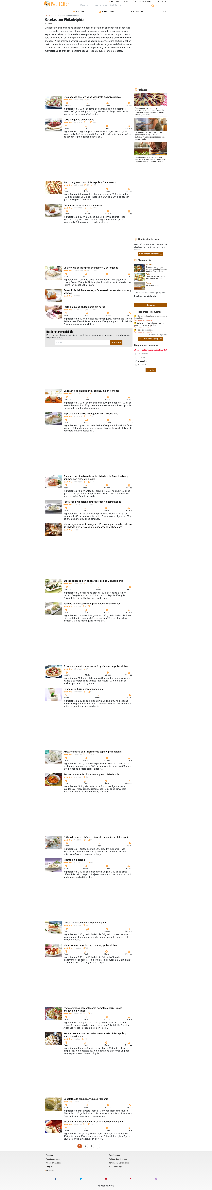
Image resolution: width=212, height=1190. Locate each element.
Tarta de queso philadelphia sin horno (84, 307)
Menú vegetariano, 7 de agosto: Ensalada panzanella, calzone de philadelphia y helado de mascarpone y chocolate (97, 525)
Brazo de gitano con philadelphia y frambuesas (89, 182)
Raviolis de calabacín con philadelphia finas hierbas (91, 603)
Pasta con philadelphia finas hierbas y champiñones (92, 501)
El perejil (141, 357)
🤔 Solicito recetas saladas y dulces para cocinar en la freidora (149, 324)
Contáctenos (114, 1155)
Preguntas (136, 11)
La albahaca (143, 354)
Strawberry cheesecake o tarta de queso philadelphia (93, 1121)
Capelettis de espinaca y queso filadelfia (85, 1099)
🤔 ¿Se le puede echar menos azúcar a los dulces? (150, 317)
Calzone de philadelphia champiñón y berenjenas (90, 267)
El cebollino (143, 361)
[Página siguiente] (91, 1146)
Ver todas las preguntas (157, 335)
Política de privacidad (118, 1159)
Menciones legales (116, 1167)
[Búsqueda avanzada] (157, 6)
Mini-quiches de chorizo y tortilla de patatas (156, 277)
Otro (162, 11)
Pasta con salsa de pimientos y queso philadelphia (91, 774)
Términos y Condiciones (119, 1163)
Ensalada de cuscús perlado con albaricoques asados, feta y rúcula (156, 269)
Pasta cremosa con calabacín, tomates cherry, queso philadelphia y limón (92, 1009)
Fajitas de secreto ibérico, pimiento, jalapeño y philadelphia (96, 837)
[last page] (97, 1146)
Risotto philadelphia (74, 859)
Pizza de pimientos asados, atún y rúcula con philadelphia (95, 666)
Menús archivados (146, 293)
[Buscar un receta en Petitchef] (152, 5)
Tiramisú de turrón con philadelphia (83, 689)
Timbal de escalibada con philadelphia (84, 922)
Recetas (81, 11)
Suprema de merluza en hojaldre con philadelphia (90, 413)
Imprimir (161, 293)
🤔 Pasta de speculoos (143, 330)
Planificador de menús (149, 254)
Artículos (107, 11)
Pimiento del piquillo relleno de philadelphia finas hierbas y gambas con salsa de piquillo (95, 477)
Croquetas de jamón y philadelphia (82, 205)
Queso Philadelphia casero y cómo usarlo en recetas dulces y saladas (97, 291)
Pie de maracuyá (153, 285)
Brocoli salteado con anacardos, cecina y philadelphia (93, 580)
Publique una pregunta (151, 338)
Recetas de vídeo (53, 1159)
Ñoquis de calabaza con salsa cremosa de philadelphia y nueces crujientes (94, 1035)
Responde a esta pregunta (143, 320)
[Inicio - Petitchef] (46, 15)
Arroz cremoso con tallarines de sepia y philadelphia (92, 751)
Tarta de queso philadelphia (78, 119)
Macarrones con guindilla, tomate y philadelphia (90, 945)
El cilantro (142, 364)
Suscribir (116, 342)
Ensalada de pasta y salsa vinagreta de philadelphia (92, 97)
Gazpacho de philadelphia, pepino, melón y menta (91, 390)
